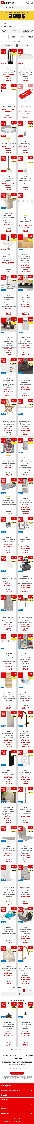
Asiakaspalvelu (6, 1086)
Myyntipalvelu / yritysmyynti (10, 1090)
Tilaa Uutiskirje (17, 1073)
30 (30, 990)
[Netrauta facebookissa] (15, 1118)
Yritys (3, 1104)
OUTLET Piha (4, 31)
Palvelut (4, 1109)
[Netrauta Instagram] (20, 1118)
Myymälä (4, 1095)
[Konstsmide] (13, 37)
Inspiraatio (5, 1113)
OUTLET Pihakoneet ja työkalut (26, 31)
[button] (2, 7)
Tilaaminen (4, 1100)
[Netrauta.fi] (7, 2)
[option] (25, 211)
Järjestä (7, 45)
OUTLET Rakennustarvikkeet (15, 31)
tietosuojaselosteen (22, 1078)
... (28, 990)
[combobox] (19, 7)
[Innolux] (5, 37)
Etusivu (3, 23)
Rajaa (24, 45)
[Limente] (22, 37)
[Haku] (30, 7)
